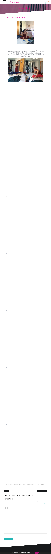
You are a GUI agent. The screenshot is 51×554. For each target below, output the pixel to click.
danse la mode (26, 484)
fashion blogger (34, 484)
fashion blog (31, 484)
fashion (29, 484)
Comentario (6, 518)
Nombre (5, 527)
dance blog (20, 484)
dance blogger (23, 484)
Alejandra (9, 498)
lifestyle (37, 484)
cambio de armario (17, 484)
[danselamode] (13, 2)
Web (5, 534)
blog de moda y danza (12, 484)
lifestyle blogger (40, 484)
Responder (44, 503)
